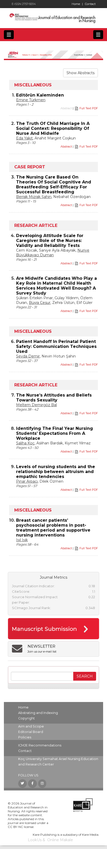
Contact (90, 4)
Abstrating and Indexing (38, 713)
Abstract (66, 146)
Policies (24, 737)
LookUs (35, 840)
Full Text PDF (88, 108)
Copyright (26, 718)
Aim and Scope (31, 726)
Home (77, 4)
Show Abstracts (80, 73)
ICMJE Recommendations (39, 745)
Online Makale (60, 840)
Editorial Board (30, 732)
